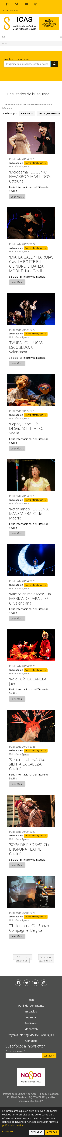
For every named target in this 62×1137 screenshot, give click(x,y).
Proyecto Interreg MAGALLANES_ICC (31, 1035)
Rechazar (36, 1132)
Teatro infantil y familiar (35, 163)
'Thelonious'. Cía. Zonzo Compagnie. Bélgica (29, 928)
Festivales (31, 1023)
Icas (31, 999)
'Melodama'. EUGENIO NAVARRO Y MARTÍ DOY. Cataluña (30, 176)
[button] (61, 37)
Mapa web (31, 1029)
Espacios (31, 1011)
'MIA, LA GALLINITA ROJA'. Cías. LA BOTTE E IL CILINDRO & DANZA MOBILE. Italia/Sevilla (31, 263)
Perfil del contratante (31, 1005)
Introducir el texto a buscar (16, 59)
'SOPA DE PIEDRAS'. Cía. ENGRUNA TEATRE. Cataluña (29, 849)
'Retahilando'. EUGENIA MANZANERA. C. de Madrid (28, 513)
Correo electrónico (15, 1051)
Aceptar (52, 1132)
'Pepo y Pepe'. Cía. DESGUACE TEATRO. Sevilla (27, 428)
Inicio (4, 43)
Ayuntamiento (10, 10)
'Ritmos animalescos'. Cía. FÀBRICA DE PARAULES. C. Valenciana (30, 598)
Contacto (31, 1040)
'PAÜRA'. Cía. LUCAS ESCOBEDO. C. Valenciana (26, 347)
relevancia (27, 113)
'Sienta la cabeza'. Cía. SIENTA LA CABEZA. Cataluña (27, 764)
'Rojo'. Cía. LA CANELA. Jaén (28, 681)
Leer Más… (17, 196)
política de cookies (12, 1125)
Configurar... (8, 1131)
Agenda (25, 166)
